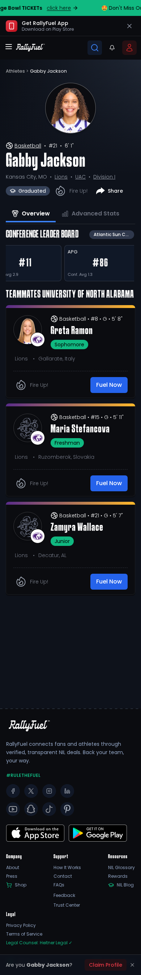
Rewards (118, 876)
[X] (31, 791)
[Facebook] (13, 791)
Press (11, 876)
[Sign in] (129, 47)
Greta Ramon (72, 331)
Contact (63, 876)
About (12, 868)
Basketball (27, 145)
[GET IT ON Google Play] (35, 833)
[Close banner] (129, 26)
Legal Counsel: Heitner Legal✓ (39, 943)
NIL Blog (125, 885)
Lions (61, 176)
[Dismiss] (132, 965)
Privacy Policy (21, 925)
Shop (20, 885)
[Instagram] (49, 791)
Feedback (64, 895)
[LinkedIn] (67, 791)
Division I (104, 176)
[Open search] (94, 47)
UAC (80, 176)
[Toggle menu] (8, 46)
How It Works (67, 868)
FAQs (59, 885)
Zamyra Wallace (77, 528)
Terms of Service (24, 934)
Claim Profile (105, 964)
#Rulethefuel (23, 775)
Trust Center (67, 905)
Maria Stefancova (80, 429)
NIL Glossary (121, 868)
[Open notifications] (112, 47)
